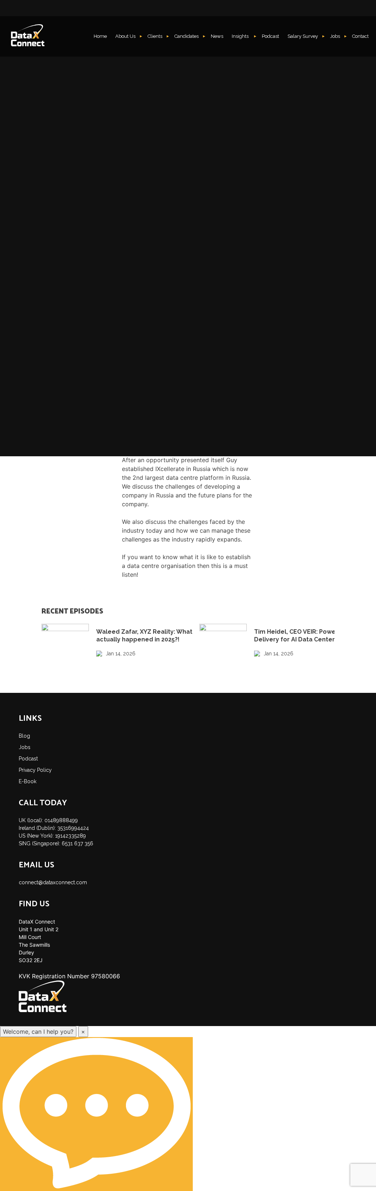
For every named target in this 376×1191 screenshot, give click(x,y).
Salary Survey (303, 36)
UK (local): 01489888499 (48, 820)
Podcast (270, 36)
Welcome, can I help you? (38, 1031)
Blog (24, 736)
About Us (125, 36)
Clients (155, 36)
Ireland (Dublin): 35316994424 (54, 828)
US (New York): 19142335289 (52, 836)
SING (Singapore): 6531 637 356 (56, 843)
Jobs (335, 36)
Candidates (186, 36)
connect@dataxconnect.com (53, 882)
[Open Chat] (96, 1114)
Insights (241, 36)
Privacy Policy (35, 770)
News (217, 36)
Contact (360, 36)
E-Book (27, 781)
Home (100, 36)
